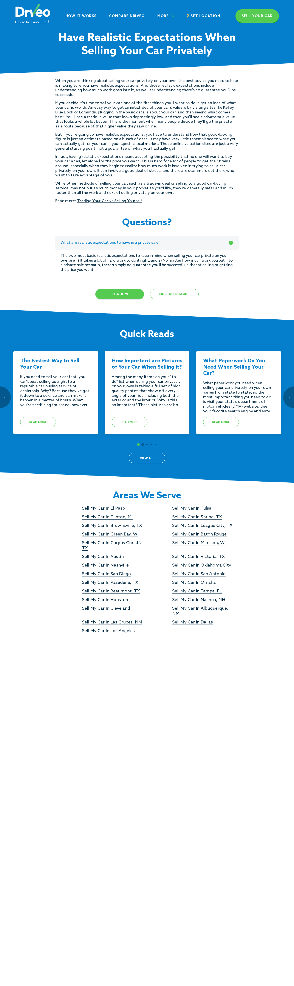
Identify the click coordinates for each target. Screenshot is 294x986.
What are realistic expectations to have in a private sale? (110, 242)
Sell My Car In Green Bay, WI (110, 534)
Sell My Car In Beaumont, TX (111, 591)
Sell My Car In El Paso (103, 508)
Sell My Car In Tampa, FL (197, 591)
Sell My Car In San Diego (106, 574)
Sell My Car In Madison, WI (199, 543)
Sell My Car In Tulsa (191, 508)
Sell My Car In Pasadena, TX (110, 582)
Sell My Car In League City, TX (202, 525)
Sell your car (257, 16)
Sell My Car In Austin (103, 556)
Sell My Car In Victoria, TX (198, 556)
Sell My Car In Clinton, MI (107, 517)
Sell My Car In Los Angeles (108, 631)
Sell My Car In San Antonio (199, 574)
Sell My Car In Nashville (105, 565)
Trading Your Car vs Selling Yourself (109, 201)
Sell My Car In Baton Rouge (199, 534)
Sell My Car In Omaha (194, 582)
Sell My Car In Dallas (192, 622)
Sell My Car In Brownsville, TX (112, 525)
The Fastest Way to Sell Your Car (49, 364)
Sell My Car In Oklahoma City (201, 565)
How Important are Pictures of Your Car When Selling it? (147, 364)
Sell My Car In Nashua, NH (198, 600)
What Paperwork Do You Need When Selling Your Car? (234, 367)
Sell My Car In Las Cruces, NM (112, 622)
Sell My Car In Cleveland (106, 608)
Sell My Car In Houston (105, 600)
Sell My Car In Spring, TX (197, 517)
